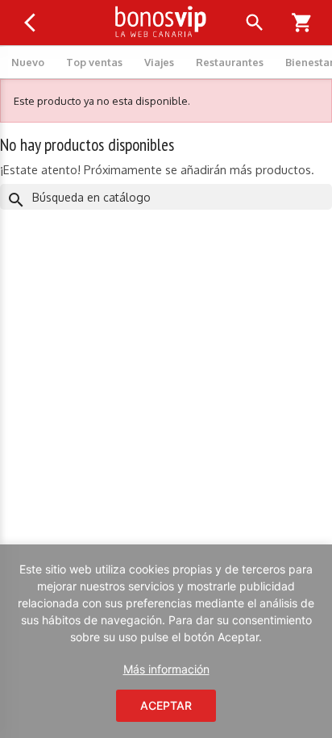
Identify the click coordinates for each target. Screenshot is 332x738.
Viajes (159, 62)
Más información (166, 669)
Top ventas (94, 62)
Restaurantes (230, 62)
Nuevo (27, 62)
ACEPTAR (166, 705)
